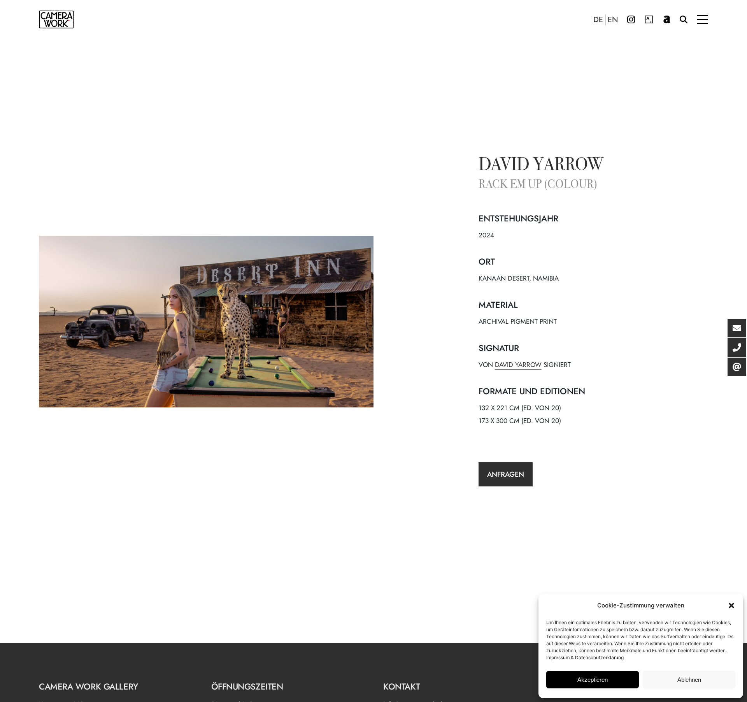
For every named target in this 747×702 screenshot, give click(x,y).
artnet (667, 19)
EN (613, 19)
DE (598, 19)
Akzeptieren (592, 679)
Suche (684, 19)
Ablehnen (689, 679)
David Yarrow (541, 166)
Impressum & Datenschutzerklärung (585, 657)
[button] (731, 605)
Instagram (631, 19)
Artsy (649, 19)
